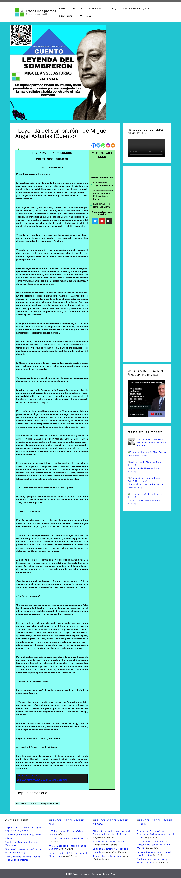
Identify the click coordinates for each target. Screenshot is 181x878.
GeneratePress (109, 874)
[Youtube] (102, 221)
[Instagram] (108, 145)
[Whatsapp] (103, 145)
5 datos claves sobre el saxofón (108, 841)
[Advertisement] (147, 264)
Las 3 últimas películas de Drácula (66, 838)
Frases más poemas (41, 11)
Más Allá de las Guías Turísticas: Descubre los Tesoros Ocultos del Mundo (153, 844)
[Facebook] (93, 145)
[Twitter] (98, 145)
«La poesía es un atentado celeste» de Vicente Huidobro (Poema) (151, 442)
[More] (113, 145)
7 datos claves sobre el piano (107, 856)
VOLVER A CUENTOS (27, 776)
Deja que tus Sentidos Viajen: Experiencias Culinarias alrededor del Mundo (155, 834)
